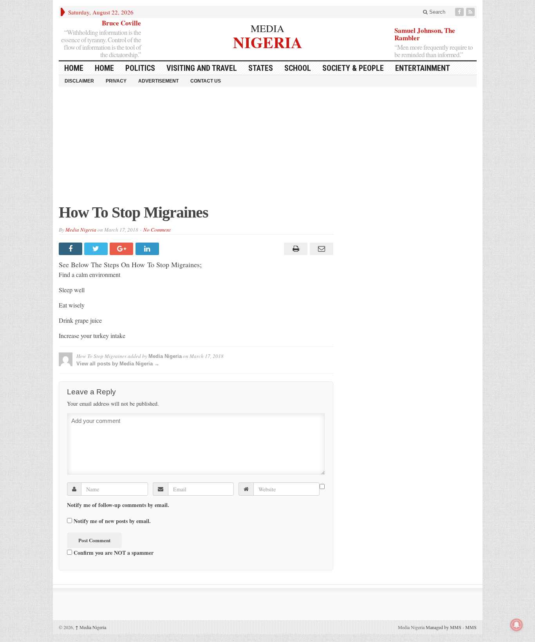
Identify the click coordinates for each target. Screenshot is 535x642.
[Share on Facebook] (71, 249)
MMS (471, 627)
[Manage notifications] (516, 625)
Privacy (116, 81)
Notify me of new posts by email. (112, 521)
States (260, 68)
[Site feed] (471, 11)
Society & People (353, 68)
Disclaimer (79, 81)
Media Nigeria (80, 229)
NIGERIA (267, 41)
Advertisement (158, 81)
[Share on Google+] (122, 249)
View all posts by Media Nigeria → (117, 364)
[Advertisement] (268, 149)
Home (104, 68)
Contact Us (205, 81)
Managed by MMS (443, 627)
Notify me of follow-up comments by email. (118, 505)
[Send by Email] (320, 249)
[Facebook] (460, 11)
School (297, 68)
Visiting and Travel (201, 68)
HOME (73, 68)
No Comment (157, 229)
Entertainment (422, 68)
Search (436, 12)
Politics (140, 68)
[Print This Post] (294, 249)
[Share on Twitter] (97, 249)
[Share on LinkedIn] (148, 249)
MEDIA (267, 28)
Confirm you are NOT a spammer (113, 552)
